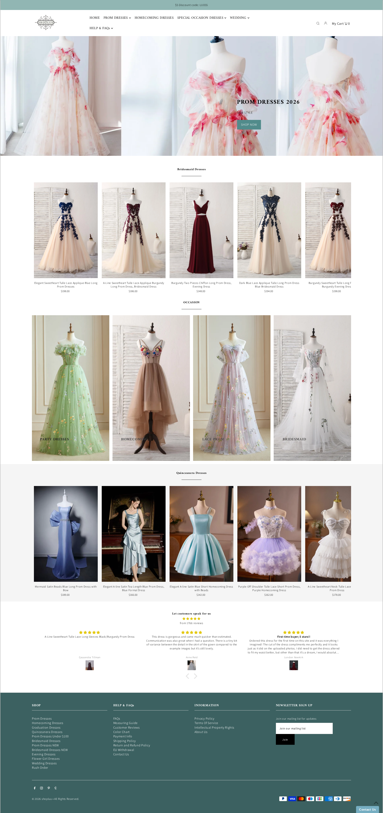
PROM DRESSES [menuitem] (116, 18)
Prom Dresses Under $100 (50, 736)
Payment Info (122, 736)
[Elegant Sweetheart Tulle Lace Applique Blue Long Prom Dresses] (66, 230)
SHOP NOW (249, 124)
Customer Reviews (126, 727)
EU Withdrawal (123, 750)
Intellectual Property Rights (214, 727)
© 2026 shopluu (42, 799)
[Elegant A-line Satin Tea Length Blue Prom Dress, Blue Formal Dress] (134, 534)
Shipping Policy (124, 741)
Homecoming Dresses (47, 723)
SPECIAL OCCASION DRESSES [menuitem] (200, 18)
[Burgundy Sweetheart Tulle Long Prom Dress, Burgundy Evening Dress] (337, 230)
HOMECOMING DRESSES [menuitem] (154, 18)
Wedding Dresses (44, 763)
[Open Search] (318, 23)
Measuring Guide (125, 723)
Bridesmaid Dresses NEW (50, 750)
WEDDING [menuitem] (238, 18)
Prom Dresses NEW (45, 745)
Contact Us (121, 754)
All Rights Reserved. (66, 799)
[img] (191, 618)
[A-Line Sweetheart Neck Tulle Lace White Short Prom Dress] (337, 534)
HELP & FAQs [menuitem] (100, 28)
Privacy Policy (204, 718)
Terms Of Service (206, 723)
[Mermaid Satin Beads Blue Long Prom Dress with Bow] (66, 534)
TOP (376, 807)
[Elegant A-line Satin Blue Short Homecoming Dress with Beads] (201, 534)
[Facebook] (35, 788)
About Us (201, 732)
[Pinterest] (49, 788)
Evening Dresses (44, 754)
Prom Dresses (42, 718)
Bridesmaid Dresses (191, 169)
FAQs (116, 718)
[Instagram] (41, 788)
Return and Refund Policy (131, 745)
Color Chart (121, 732)
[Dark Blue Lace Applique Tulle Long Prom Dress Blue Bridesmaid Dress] (269, 230)
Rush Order (40, 768)
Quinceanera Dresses (191, 473)
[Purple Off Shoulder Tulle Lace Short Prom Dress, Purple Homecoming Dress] (269, 534)
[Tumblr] (56, 788)
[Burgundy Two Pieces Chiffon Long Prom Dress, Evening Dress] (201, 230)
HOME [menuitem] (95, 18)
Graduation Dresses (46, 727)
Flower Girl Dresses (46, 759)
